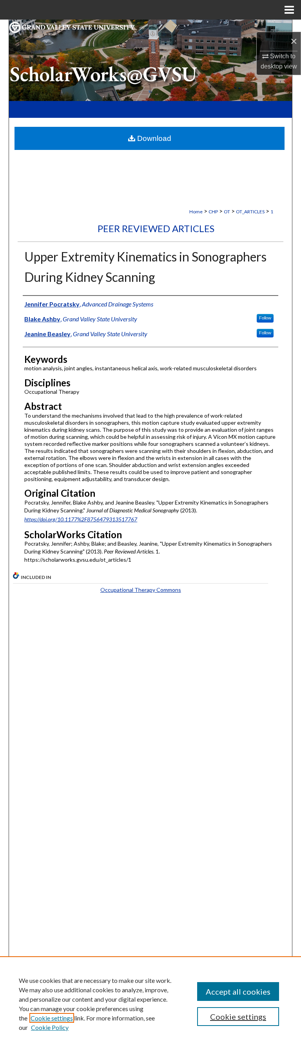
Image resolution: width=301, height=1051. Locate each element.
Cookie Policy (50, 1027)
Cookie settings (52, 1018)
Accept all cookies (238, 991)
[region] (150, 1003)
